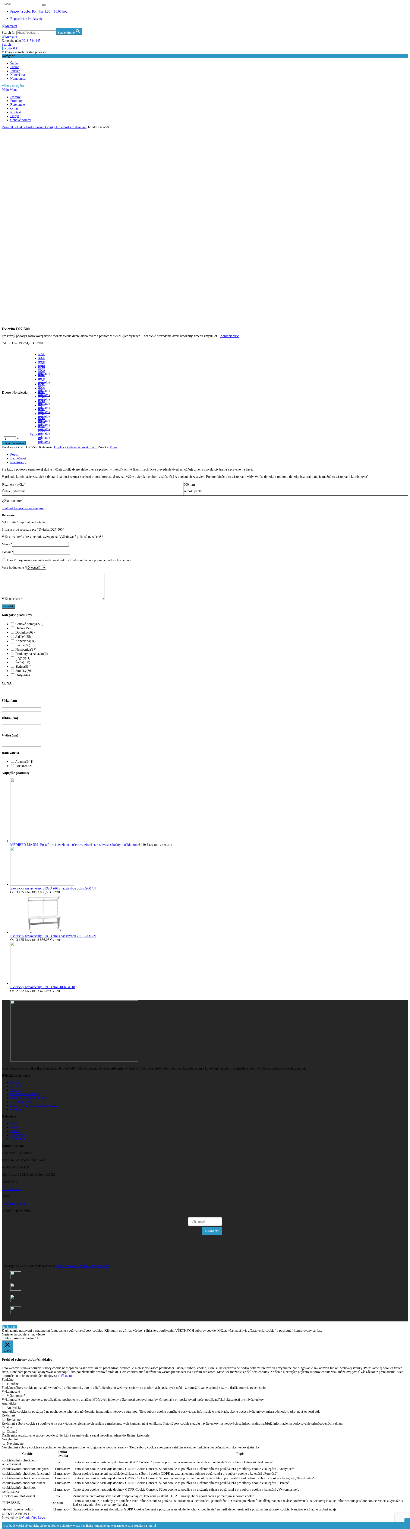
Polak (113, 447)
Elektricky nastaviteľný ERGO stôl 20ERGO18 (42, 987)
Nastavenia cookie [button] (14, 1334)
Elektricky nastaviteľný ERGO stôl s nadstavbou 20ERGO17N (53, 936)
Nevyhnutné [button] (10, 1439)
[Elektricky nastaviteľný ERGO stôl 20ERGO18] (42, 983)
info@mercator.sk (14, 1203)
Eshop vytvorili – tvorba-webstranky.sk (82, 1266)
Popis (14, 454)
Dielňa (14, 67)
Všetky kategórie (13, 86)
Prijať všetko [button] (36, 1334)
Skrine (23, 666)
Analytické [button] (9, 1403)
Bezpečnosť (18, 458)
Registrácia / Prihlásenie (26, 18)
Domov (15, 97)
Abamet (24, 761)
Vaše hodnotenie (14, 567)
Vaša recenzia (12, 599)
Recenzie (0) (18, 462)
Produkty (16, 101)
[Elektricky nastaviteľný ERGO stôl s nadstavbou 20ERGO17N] (42, 932)
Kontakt (15, 112)
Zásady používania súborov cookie (33, 1105)
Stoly (22, 675)
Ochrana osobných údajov (28, 1098)
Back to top (9, 1326)
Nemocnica (18, 78)
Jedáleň (15, 71)
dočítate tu (65, 1375)
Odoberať (211, 1231)
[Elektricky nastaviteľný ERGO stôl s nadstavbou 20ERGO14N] (42, 884)
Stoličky (23, 671)
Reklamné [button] (8, 1415)
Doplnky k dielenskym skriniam (64, 127)
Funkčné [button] (7, 1379)
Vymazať (36, 434)
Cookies (15, 1109)
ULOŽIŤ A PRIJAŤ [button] (15, 1514)
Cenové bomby (20, 120)
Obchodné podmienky (25, 1094)
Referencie (17, 104)
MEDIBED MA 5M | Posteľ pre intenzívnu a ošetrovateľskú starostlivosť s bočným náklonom (74, 844)
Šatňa (14, 63)
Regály (22, 658)
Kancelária (17, 75)
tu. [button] (38, 1338)
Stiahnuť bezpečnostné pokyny (23, 508)
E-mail (7, 552)
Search (6, 44)
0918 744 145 (31, 40)
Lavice (22, 645)
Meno (7, 544)
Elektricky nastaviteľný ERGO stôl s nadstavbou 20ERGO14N (53, 888)
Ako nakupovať (21, 1101)
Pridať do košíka (13, 443)
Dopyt (14, 116)
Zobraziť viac (229, 336)
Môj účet (16, 1090)
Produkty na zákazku (31, 653)
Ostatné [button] (7, 1427)
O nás (14, 108)
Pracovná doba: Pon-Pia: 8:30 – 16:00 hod (38, 11)
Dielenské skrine (32, 127)
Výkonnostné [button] (11, 1391)
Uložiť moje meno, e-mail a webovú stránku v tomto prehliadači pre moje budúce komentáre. (69, 560)
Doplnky (25, 632)
